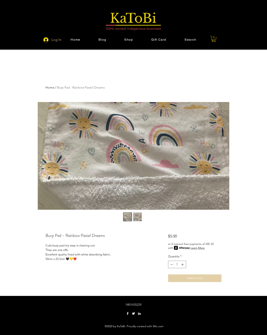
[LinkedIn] (139, 313)
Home (50, 87)
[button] (213, 39)
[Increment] (182, 264)
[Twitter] (133, 313)
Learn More (198, 248)
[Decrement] (171, 264)
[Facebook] (128, 313)
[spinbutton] (177, 264)
